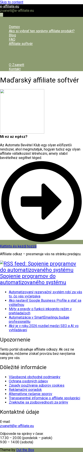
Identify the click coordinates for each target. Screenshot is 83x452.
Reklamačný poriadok (25, 390)
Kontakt (15, 69)
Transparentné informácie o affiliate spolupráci (44, 398)
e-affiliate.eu (9, 6)
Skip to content (11, 2)
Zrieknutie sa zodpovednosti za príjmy (38, 402)
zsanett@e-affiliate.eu (17, 426)
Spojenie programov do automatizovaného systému (33, 279)
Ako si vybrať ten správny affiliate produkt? (42, 31)
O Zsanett (16, 65)
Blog (12, 35)
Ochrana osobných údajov (28, 381)
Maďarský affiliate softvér (38, 56)
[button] (1, 15)
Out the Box (25, 450)
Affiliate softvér (21, 44)
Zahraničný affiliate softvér (38, 60)
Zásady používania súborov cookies (36, 385)
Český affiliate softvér (35, 52)
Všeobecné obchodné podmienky (34, 377)
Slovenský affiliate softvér (38, 48)
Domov (14, 27)
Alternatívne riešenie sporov (30, 394)
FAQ (12, 39)
